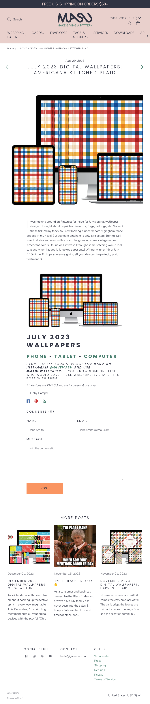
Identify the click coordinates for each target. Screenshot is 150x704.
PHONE (37, 356)
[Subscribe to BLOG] (44, 401)
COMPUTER (100, 356)
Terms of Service (104, 679)
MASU (16, 693)
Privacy (98, 675)
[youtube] (50, 656)
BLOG (10, 48)
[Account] (129, 22)
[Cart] (138, 22)
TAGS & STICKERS (80, 35)
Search (17, 20)
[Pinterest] (36, 401)
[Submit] (11, 19)
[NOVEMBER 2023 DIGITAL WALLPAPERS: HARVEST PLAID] (121, 546)
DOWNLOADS (124, 33)
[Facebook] (28, 401)
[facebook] (26, 656)
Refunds (99, 670)
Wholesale (101, 656)
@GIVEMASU (61, 367)
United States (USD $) (123, 18)
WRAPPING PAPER (15, 35)
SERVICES (100, 33)
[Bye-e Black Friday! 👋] (75, 546)
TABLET (65, 356)
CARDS (37, 33)
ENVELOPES (58, 33)
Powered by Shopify (15, 698)
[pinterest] (42, 656)
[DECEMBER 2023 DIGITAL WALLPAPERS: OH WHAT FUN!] (29, 546)
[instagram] (34, 656)
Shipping (100, 665)
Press (97, 661)
